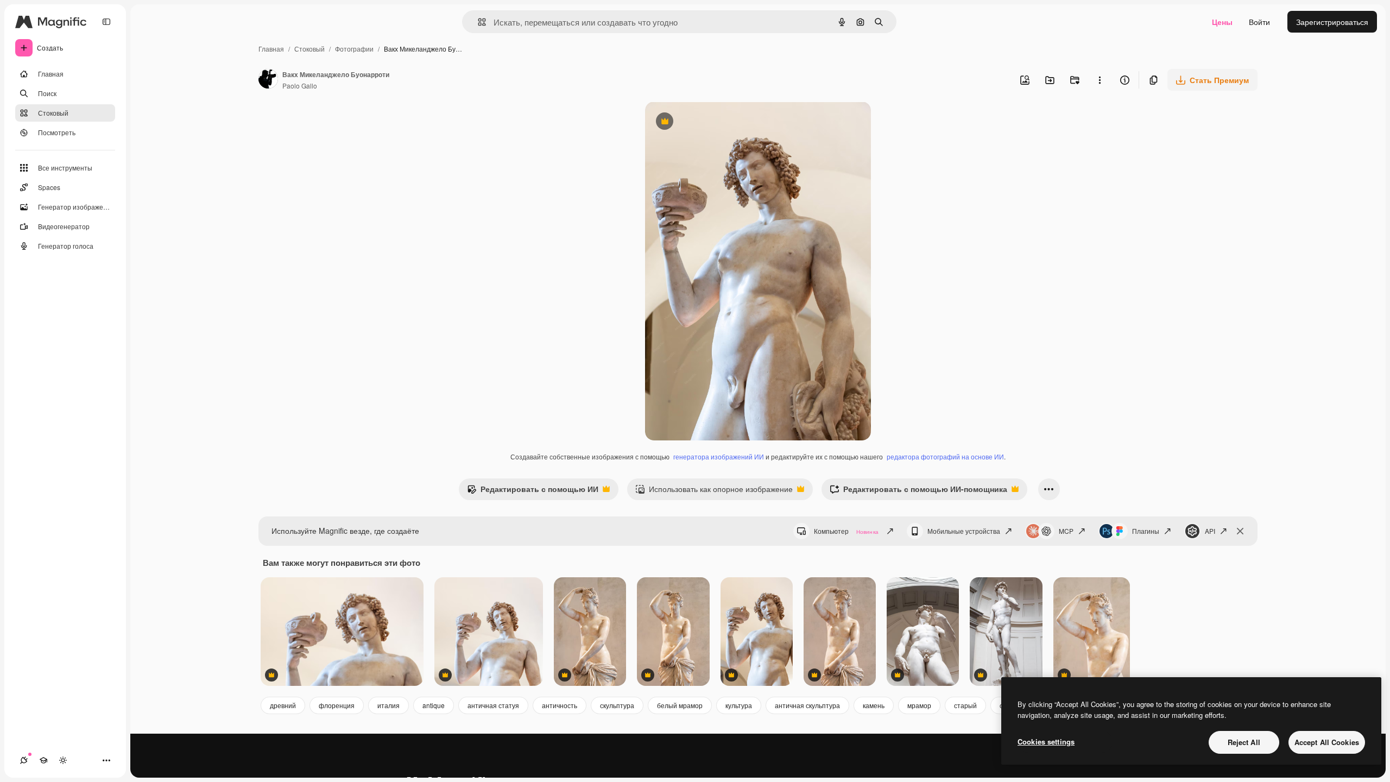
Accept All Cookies (1326, 742)
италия (388, 705)
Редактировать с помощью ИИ (532, 491)
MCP (1066, 530)
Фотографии (354, 48)
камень (873, 705)
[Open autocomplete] (477, 22)
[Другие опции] (1099, 80)
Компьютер (846, 530)
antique (433, 705)
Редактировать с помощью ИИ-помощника (918, 491)
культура (738, 705)
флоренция (337, 705)
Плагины (1145, 530)
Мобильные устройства (963, 530)
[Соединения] (24, 760)
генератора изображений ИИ (718, 456)
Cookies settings (1046, 741)
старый (965, 705)
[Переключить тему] (63, 760)
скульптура (617, 705)
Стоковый (309, 48)
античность (559, 705)
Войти (1259, 21)
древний (283, 705)
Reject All (1244, 742)
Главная (271, 48)
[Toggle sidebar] (106, 21)
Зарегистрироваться (1332, 21)
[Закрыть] (1240, 531)
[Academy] (43, 760)
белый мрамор (680, 705)
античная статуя (493, 705)
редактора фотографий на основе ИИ (945, 456)
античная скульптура (807, 705)
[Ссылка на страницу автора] (268, 80)
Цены (1222, 21)
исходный (717, 122)
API (1210, 530)
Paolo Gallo (299, 85)
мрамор (919, 705)
